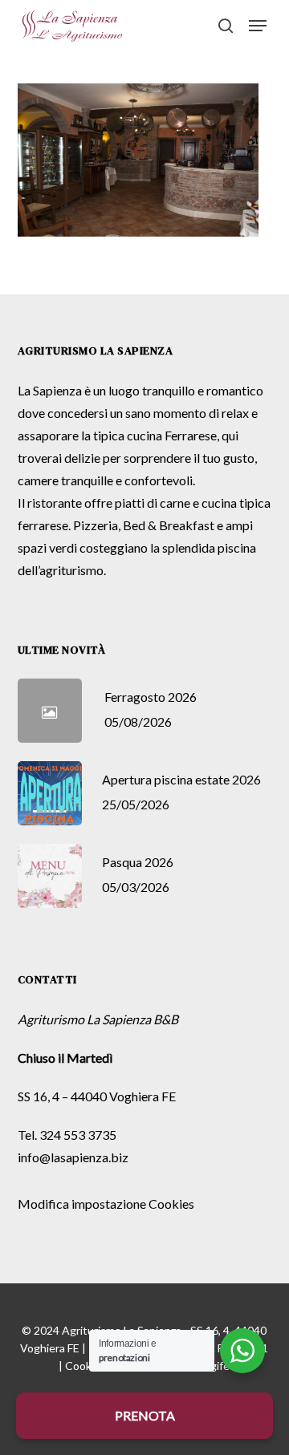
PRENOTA (145, 1415)
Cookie (82, 1365)
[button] (258, 26)
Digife (215, 1365)
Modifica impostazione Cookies (106, 1203)
